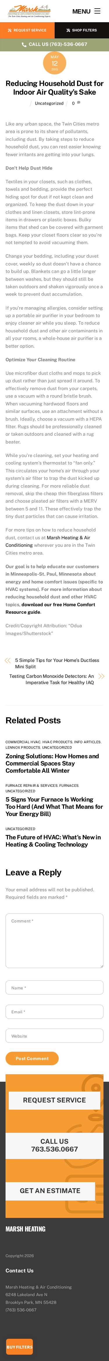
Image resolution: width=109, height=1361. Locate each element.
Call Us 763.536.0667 (54, 1145)
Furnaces (68, 786)
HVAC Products (57, 742)
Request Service (54, 1100)
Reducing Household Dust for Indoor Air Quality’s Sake (54, 88)
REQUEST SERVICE (30, 30)
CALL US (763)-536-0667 (58, 44)
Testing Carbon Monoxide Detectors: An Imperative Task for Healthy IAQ (51, 679)
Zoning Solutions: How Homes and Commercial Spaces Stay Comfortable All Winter (52, 763)
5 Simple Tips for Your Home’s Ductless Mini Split (57, 663)
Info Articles (87, 742)
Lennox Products (23, 748)
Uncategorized (49, 103)
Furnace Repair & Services (32, 786)
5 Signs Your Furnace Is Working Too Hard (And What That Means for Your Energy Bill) (54, 806)
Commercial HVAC (23, 742)
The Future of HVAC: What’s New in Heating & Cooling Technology (53, 841)
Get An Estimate (50, 1191)
